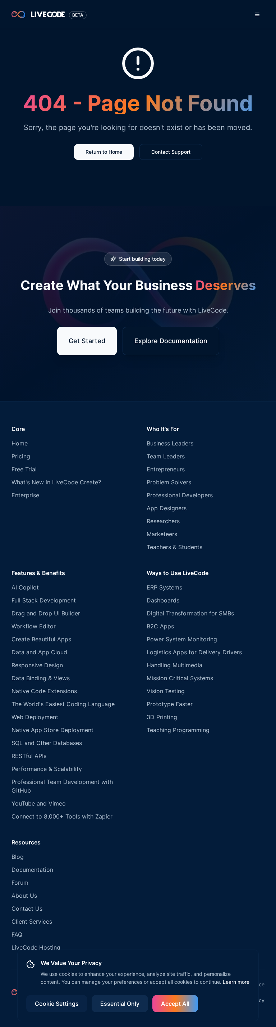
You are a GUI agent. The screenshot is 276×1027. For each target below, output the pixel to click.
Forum (20, 882)
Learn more (236, 982)
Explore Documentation (170, 341)
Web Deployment (35, 717)
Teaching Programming (178, 730)
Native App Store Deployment (52, 730)
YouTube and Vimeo (39, 803)
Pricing (21, 456)
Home (20, 443)
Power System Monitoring (182, 639)
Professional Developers (180, 495)
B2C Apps (160, 626)
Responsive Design (37, 665)
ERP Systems (164, 587)
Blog (18, 856)
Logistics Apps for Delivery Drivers (194, 652)
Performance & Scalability (47, 768)
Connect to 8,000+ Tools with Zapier (62, 816)
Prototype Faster (170, 704)
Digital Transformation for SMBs (190, 613)
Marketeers (162, 534)
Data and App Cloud (39, 652)
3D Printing (162, 717)
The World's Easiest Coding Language (63, 704)
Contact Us (27, 908)
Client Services (32, 921)
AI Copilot (25, 587)
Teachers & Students (174, 547)
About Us (24, 895)
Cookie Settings (57, 1003)
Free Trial (24, 469)
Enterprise (25, 495)
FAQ (17, 934)
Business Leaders (170, 443)
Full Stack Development (44, 600)
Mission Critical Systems (180, 678)
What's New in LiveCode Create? (56, 482)
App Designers (167, 508)
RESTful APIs (29, 755)
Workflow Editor (34, 626)
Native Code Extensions (44, 691)
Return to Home (104, 152)
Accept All (175, 1003)
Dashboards (163, 600)
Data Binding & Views (41, 678)
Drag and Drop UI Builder (46, 613)
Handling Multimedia (174, 665)
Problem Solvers (169, 482)
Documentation (32, 869)
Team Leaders (166, 456)
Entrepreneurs (166, 469)
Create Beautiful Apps (41, 639)
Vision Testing (166, 691)
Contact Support (170, 152)
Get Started (87, 341)
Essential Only (119, 1003)
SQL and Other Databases (47, 742)
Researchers (163, 521)
